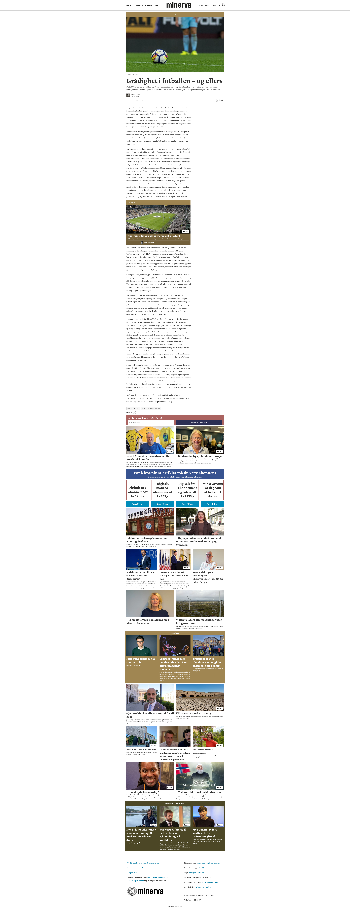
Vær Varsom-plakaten (156, 877)
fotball (137, 408)
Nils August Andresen (210, 882)
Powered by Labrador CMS (175, 906)
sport (144, 408)
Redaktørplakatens (135, 881)
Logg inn (216, 5)
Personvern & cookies (136, 868)
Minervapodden (151, 5)
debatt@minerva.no (205, 868)
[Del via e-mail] (222, 101)
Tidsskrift (138, 5)
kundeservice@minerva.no (208, 863)
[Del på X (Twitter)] (219, 101)
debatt (129, 408)
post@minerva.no (196, 873)
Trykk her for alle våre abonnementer (143, 863)
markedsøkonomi (154, 408)
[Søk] (222, 5)
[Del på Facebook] (216, 101)
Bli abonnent (204, 5)
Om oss (129, 5)
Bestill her (137, 504)
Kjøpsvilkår (132, 873)
